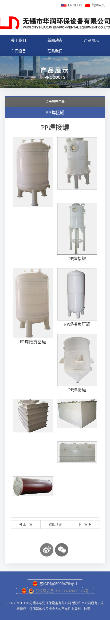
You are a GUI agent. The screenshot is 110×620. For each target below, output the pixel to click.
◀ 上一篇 (26, 524)
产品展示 (91, 40)
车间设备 (18, 51)
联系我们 (55, 51)
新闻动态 (55, 40)
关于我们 (18, 40)
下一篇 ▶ (85, 524)
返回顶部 (55, 524)
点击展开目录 (55, 102)
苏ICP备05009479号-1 (58, 584)
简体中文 (98, 5)
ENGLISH (75, 5)
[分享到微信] (61, 550)
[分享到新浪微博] (46, 550)
